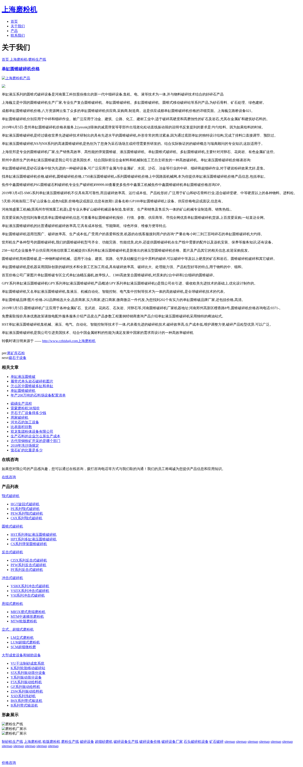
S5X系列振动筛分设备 (28, 673)
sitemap (229, 741)
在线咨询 (9, 477)
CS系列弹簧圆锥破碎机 (29, 544)
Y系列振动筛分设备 (26, 677)
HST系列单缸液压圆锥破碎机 (34, 534)
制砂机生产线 (12, 741)
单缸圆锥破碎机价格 (21, 68)
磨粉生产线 (37, 59)
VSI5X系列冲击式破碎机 (30, 591)
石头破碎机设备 (196, 741)
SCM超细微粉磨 (23, 647)
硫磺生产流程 (21, 403)
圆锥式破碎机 (12, 526)
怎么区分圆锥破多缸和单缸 (32, 386)
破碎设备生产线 (126, 741)
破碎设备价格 (150, 741)
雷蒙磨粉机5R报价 (25, 408)
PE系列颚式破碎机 (25, 509)
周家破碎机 (19, 417)
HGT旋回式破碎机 (25, 504)
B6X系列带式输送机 (26, 701)
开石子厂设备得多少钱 (28, 413)
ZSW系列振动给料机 (27, 691)
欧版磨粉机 (51, 741)
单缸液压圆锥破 (23, 377)
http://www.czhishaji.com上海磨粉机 (69, 341)
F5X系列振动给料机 (26, 682)
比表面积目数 (21, 427)
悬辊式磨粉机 (12, 604)
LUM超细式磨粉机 (25, 642)
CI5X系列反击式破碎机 (29, 560)
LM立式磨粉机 (22, 637)
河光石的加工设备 (25, 422)
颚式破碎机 (11, 496)
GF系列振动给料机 (25, 687)
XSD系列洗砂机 (23, 696)
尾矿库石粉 (16, 353)
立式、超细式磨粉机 (18, 629)
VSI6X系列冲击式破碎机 (30, 586)
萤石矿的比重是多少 (27, 450)
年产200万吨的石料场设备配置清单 (38, 395)
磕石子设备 (17, 358)
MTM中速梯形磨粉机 (27, 616)
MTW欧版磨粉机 (24, 621)
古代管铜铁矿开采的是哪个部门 (35, 441)
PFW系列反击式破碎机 (28, 565)
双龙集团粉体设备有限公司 (32, 431)
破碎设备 (87, 741)
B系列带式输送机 (24, 705)
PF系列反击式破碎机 (27, 570)
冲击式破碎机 (12, 578)
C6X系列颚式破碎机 (26, 518)
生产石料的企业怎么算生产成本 (35, 436)
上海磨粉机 (33, 741)
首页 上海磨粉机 (15, 59)
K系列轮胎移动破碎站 (28, 668)
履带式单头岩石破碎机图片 (32, 381)
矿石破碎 (216, 741)
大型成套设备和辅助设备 (21, 655)
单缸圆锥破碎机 (23, 390)
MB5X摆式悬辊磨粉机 (28, 612)
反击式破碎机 (12, 552)
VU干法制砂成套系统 (27, 663)
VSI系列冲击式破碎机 (28, 595)
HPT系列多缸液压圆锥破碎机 (34, 539)
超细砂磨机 (104, 741)
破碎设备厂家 (172, 741)
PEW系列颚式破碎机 (27, 513)
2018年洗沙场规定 (25, 445)
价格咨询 (9, 763)
